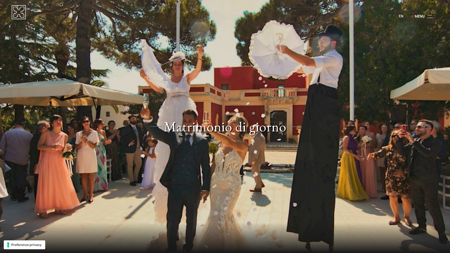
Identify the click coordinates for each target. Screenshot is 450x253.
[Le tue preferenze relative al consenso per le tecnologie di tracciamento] (24, 244)
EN (401, 16)
